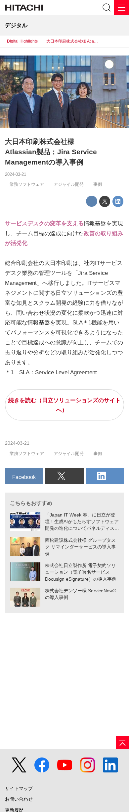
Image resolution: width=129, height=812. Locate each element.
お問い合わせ (19, 799)
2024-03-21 (15, 174)
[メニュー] (121, 7)
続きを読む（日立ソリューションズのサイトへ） (64, 405)
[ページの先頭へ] (122, 742)
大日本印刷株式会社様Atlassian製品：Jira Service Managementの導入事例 (51, 152)
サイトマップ (19, 788)
